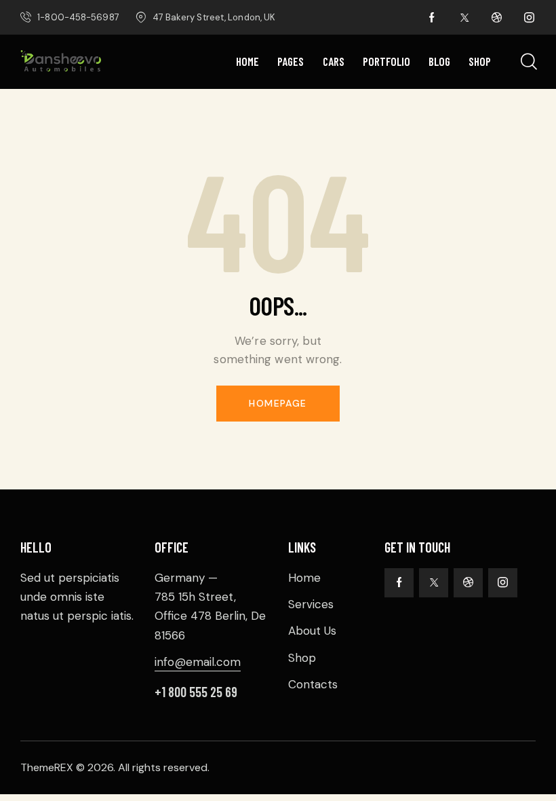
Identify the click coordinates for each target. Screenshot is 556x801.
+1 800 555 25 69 (196, 692)
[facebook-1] (432, 18)
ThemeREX (46, 767)
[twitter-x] (464, 18)
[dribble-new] (497, 18)
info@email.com (198, 661)
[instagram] (529, 18)
